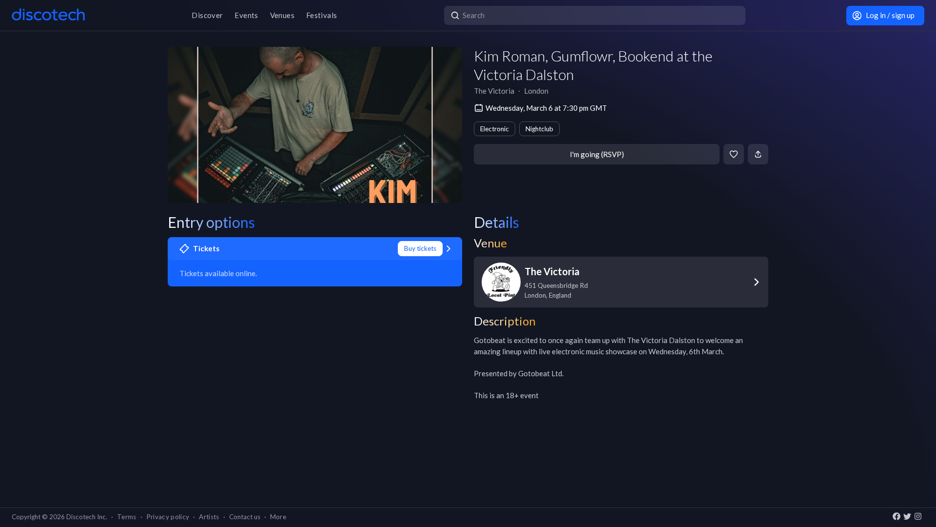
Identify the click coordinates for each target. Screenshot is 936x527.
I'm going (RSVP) (597, 154)
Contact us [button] (244, 517)
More (278, 517)
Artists (209, 517)
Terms (126, 517)
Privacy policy (168, 517)
